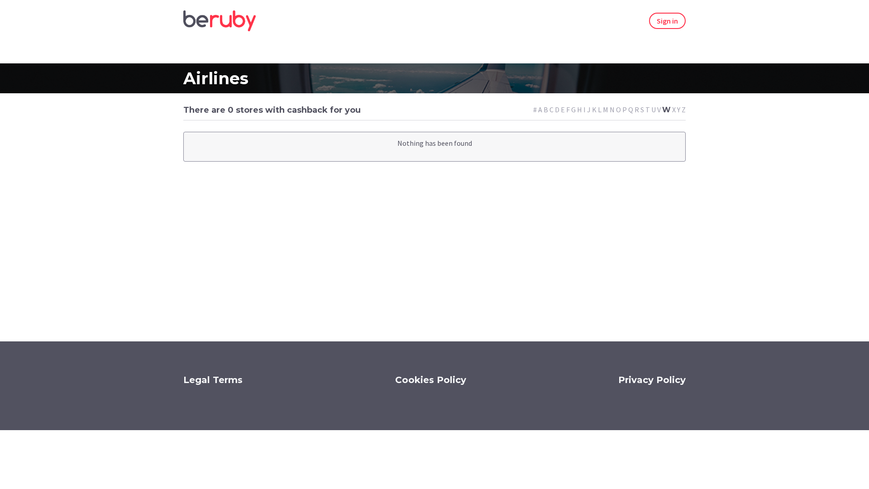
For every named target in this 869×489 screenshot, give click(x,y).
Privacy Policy (652, 379)
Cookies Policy (430, 379)
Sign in (667, 20)
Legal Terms (213, 379)
